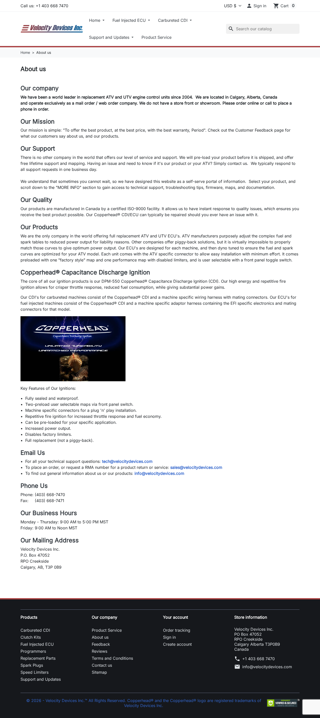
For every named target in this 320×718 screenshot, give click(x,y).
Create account (177, 644)
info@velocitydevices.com (159, 473)
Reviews (99, 651)
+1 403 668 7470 (258, 658)
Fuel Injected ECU (129, 20)
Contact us (102, 665)
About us (100, 637)
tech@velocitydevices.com (127, 461)
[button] (256, 5)
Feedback (101, 644)
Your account (175, 617)
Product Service (157, 37)
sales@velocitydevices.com (196, 467)
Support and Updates (109, 37)
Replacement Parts (38, 658)
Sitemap (99, 672)
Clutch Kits (30, 637)
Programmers (33, 651)
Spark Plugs (31, 665)
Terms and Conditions (112, 658)
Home (95, 20)
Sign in (169, 637)
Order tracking (176, 630)
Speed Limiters (34, 672)
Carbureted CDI (173, 20)
